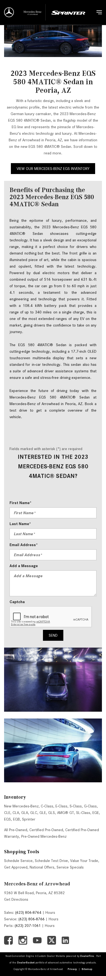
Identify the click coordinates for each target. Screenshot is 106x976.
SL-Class (83, 812)
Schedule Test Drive (51, 860)
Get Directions (16, 899)
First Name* (21, 503)
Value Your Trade (84, 860)
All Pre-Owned (15, 830)
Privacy (72, 969)
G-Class (90, 806)
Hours (50, 912)
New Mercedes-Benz (21, 806)
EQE (95, 812)
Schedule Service (18, 860)
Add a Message (24, 566)
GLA (24, 812)
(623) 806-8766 (31, 919)
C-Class (47, 806)
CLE (7, 812)
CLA (16, 812)
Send (53, 635)
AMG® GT (65, 812)
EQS (7, 819)
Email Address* (24, 545)
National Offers (42, 867)
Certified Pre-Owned (46, 830)
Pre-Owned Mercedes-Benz (44, 836)
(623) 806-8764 (28, 912)
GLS (51, 812)
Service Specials (70, 867)
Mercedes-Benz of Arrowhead (37, 884)
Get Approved (15, 867)
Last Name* (20, 524)
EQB (16, 819)
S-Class (76, 806)
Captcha (17, 602)
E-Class (61, 806)
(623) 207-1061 (28, 925)
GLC (33, 812)
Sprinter (28, 819)
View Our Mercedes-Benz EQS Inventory (53, 168)
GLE (42, 812)
